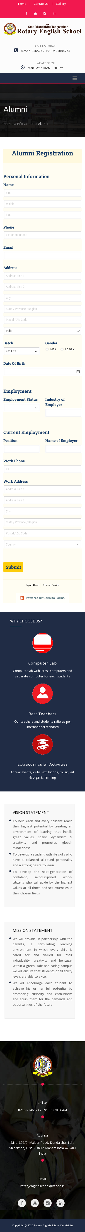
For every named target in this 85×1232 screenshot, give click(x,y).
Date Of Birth (14, 363)
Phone (8, 227)
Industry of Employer (55, 402)
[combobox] (42, 331)
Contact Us (41, 4)
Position (10, 440)
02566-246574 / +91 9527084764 (42, 1110)
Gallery (61, 4)
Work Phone (14, 460)
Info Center (25, 124)
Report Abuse (32, 585)
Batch (8, 343)
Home (22, 4)
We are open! (46, 63)
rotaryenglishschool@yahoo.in (42, 1186)
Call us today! (45, 46)
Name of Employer (61, 440)
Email (8, 247)
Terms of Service (51, 585)
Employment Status (20, 399)
